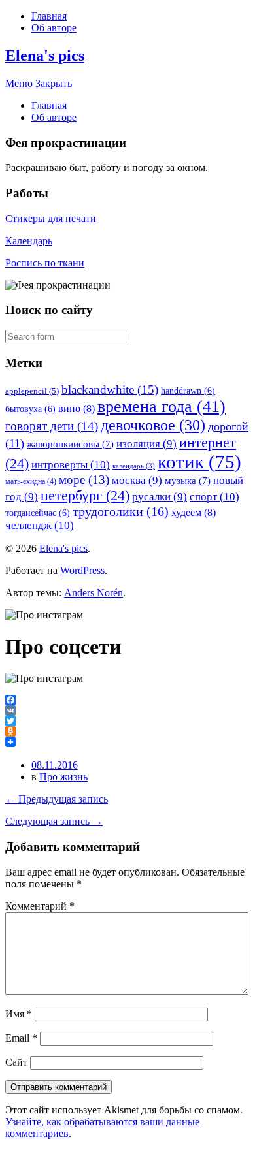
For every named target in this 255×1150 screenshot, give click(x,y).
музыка (188, 480)
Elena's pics (44, 55)
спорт (214, 496)
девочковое (153, 425)
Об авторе (53, 27)
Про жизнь (63, 776)
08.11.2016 (54, 765)
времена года (161, 406)
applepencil (32, 391)
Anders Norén (93, 592)
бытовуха (30, 409)
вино (76, 408)
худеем (193, 512)
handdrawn (188, 390)
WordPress (82, 570)
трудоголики (121, 511)
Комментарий (40, 906)
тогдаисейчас (37, 512)
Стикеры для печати (50, 218)
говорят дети (51, 426)
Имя (18, 1013)
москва (137, 480)
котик (199, 461)
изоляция (146, 444)
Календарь (28, 240)
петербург (85, 495)
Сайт (16, 1062)
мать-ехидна (30, 481)
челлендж (39, 525)
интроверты (70, 464)
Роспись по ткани (44, 262)
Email (21, 1038)
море (84, 480)
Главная (49, 16)
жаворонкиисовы (70, 444)
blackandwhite (109, 389)
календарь (133, 466)
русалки (159, 496)
